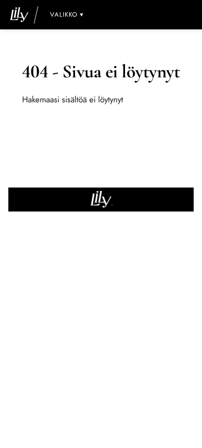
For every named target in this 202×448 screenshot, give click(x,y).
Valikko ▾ (67, 14)
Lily (101, 199)
